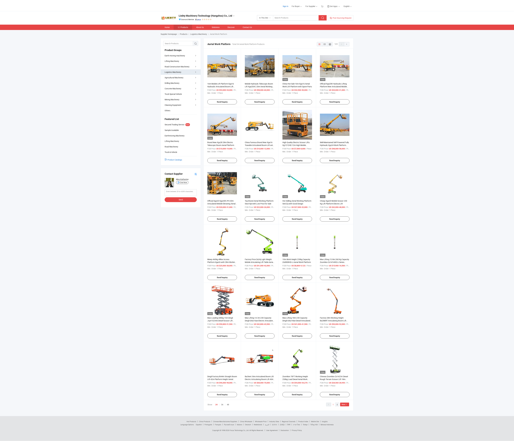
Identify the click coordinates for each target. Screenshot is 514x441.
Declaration (285, 430)
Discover (231, 27)
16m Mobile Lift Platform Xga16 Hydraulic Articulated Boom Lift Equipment (220, 86)
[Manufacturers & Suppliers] (178, 5)
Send (181, 199)
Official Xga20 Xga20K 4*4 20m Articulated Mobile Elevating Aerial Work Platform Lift (221, 204)
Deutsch (248, 424)
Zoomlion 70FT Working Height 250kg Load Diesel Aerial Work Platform (295, 379)
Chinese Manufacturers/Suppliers (225, 421)
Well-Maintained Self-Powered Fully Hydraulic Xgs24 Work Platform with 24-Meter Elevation (334, 145)
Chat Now (183, 182)
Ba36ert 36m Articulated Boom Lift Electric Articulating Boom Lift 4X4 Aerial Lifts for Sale (259, 379)
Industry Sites (274, 421)
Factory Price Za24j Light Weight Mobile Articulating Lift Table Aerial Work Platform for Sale (259, 262)
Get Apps (333, 6)
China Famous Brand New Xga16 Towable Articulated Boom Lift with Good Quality (259, 145)
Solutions (216, 27)
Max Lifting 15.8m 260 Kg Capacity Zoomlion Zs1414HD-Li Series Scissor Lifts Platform (334, 262)
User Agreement (272, 430)
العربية (267, 424)
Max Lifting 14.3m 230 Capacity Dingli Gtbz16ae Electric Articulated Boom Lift (259, 321)
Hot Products (191, 421)
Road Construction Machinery (177, 66)
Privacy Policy (297, 430)
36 (222, 404)
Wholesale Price (261, 421)
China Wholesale (246, 421)
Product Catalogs (174, 159)
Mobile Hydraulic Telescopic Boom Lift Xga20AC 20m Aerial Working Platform (259, 86)
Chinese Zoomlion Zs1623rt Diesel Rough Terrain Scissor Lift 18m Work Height (334, 379)
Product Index (303, 421)
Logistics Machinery (173, 72)
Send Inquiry (222, 102)
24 (216, 405)
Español (199, 424)
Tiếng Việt (314, 424)
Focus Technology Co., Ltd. (239, 430)
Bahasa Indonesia (327, 424)
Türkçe (305, 424)
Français (218, 424)
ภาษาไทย (296, 424)
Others (167, 110)
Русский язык (229, 424)
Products (184, 27)
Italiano (239, 424)
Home (167, 27)
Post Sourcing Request (342, 18)
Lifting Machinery (172, 61)
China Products (204, 421)
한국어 (274, 424)
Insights (325, 421)
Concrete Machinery (173, 88)
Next (343, 404)
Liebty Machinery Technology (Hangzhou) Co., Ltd (205, 15)
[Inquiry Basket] (322, 6)
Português (208, 424)
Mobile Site (315, 421)
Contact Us (247, 27)
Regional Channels (288, 421)
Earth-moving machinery (175, 55)
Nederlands (258, 424)
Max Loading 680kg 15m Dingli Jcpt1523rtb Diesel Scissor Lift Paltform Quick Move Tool (220, 321)
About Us (200, 27)
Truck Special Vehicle (173, 94)
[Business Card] (196, 174)
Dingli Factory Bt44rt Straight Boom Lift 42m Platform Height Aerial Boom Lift (222, 379)
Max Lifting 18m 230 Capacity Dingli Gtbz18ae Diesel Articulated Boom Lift (296, 321)
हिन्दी (288, 424)
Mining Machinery (172, 99)
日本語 (282, 424)
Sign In (285, 6)
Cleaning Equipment (173, 105)
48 (228, 404)
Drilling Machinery (172, 83)
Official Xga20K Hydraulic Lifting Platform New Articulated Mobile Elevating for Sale (333, 86)
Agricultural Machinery (174, 77)
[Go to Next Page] (346, 44)
